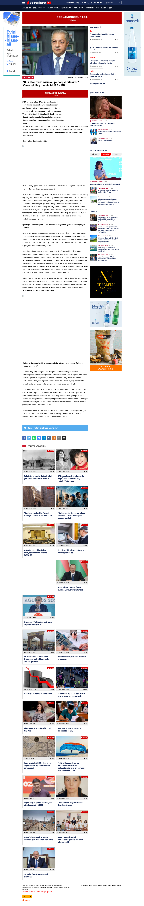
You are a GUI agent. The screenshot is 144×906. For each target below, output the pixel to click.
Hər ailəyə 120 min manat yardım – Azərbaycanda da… (72, 551)
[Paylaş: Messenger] (39, 438)
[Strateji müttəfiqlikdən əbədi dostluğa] (39, 859)
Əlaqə (100, 885)
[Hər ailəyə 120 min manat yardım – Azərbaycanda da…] (72, 535)
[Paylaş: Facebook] (24, 438)
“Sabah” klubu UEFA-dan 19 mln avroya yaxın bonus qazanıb (71, 695)
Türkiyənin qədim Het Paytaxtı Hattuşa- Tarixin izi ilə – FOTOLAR (38, 514)
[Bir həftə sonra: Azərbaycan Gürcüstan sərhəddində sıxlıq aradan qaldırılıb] (39, 642)
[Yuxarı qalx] (138, 900)
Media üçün (107, 885)
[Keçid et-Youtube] (97, 2)
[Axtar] (119, 2)
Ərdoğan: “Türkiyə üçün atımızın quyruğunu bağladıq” (38, 623)
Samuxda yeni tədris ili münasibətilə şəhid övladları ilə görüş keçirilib (70, 839)
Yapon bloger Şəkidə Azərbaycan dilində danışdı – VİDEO (38, 803)
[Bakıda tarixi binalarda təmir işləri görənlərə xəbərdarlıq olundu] (39, 461)
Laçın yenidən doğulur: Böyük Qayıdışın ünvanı (70, 803)
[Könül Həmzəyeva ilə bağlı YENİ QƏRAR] (39, 713)
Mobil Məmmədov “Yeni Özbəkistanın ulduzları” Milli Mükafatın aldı (107, 258)
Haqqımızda (93, 885)
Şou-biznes (90, 8)
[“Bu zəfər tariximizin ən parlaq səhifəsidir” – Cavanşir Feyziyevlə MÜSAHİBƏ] (55, 50)
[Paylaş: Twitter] (29, 438)
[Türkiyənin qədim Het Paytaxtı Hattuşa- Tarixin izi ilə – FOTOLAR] (39, 498)
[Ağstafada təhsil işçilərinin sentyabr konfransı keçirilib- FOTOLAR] (39, 535)
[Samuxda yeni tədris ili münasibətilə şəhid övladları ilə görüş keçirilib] (72, 822)
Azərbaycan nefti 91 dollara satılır (38, 694)
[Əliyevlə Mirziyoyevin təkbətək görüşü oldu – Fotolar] (93, 190)
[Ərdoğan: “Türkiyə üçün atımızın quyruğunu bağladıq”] (39, 607)
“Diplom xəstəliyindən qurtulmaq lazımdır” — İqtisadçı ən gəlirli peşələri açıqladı (71, 515)
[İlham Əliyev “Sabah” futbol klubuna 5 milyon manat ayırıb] (72, 572)
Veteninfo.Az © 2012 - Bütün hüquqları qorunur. (37, 892)
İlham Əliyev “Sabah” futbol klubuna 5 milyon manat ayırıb (70, 588)
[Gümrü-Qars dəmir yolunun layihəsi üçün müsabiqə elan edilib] (39, 822)
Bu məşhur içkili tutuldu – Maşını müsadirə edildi (102, 35)
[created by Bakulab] (72, 900)
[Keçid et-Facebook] (82, 2)
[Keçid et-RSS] (101, 2)
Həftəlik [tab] (106, 154)
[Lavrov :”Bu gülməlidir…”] (93, 141)
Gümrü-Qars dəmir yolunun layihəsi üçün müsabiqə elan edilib (38, 838)
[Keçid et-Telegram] (91, 2)
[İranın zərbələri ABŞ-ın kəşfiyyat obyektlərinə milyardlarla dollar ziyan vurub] (39, 748)
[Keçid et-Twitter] (85, 2)
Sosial (56, 8)
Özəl (35, 8)
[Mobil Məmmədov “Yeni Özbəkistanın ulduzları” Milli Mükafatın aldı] (93, 257)
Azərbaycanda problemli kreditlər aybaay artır (72, 658)
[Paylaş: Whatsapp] (34, 438)
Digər (110, 8)
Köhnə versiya (117, 885)
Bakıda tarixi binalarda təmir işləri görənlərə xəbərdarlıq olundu (38, 477)
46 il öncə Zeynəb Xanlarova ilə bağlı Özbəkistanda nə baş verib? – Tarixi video (71, 478)
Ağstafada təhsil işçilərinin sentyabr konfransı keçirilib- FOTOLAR (36, 552)
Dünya (75, 8)
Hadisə (92, 71)
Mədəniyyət (101, 8)
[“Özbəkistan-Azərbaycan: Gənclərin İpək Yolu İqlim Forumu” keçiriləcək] (93, 248)
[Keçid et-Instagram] (88, 2)
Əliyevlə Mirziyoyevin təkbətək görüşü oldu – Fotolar (108, 191)
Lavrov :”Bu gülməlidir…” (106, 140)
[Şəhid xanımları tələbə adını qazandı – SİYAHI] (93, 132)
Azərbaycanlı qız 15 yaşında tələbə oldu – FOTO (69, 729)
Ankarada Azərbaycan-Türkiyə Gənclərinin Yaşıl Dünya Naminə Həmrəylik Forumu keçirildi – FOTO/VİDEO (108, 229)
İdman (81, 8)
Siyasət (50, 8)
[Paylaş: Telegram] (44, 438)
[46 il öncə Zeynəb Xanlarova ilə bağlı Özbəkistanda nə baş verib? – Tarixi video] (72, 461)
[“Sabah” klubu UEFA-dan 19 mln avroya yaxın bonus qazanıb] (72, 679)
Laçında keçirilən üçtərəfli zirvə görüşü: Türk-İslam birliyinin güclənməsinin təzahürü (108, 219)
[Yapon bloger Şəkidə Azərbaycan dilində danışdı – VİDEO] (39, 788)
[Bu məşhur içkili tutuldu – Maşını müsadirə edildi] (106, 108)
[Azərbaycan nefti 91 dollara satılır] (39, 679)
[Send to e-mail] (59, 438)
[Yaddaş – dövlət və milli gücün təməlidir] (106, 168)
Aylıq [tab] (116, 154)
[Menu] (24, 2)
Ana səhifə (26, 8)
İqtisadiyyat (66, 8)
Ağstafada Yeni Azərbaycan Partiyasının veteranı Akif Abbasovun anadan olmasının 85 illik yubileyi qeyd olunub (109, 201)
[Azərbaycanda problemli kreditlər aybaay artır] (72, 642)
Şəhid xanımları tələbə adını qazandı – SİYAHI (104, 48)
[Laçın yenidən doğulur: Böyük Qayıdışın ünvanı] (72, 788)
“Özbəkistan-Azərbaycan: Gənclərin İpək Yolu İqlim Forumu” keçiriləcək (109, 249)
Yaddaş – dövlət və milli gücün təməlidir (105, 184)
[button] (64, 438)
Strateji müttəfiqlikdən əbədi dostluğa (36, 875)
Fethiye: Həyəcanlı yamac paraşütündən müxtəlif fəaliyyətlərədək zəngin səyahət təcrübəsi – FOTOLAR (71, 766)
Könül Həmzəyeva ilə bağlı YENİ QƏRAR (37, 729)
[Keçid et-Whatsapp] (94, 2)
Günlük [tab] (94, 154)
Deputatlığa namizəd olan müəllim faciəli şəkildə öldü (103, 75)
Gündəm (41, 8)
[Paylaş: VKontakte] (49, 438)
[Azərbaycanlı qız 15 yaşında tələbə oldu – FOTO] (72, 713)
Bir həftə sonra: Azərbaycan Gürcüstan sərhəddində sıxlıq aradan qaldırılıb (36, 659)
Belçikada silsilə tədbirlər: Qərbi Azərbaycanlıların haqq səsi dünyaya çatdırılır (108, 239)
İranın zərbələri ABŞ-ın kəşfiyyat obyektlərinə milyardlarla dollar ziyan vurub (37, 765)
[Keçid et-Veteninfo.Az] (39, 2)
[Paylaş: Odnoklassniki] (54, 438)
